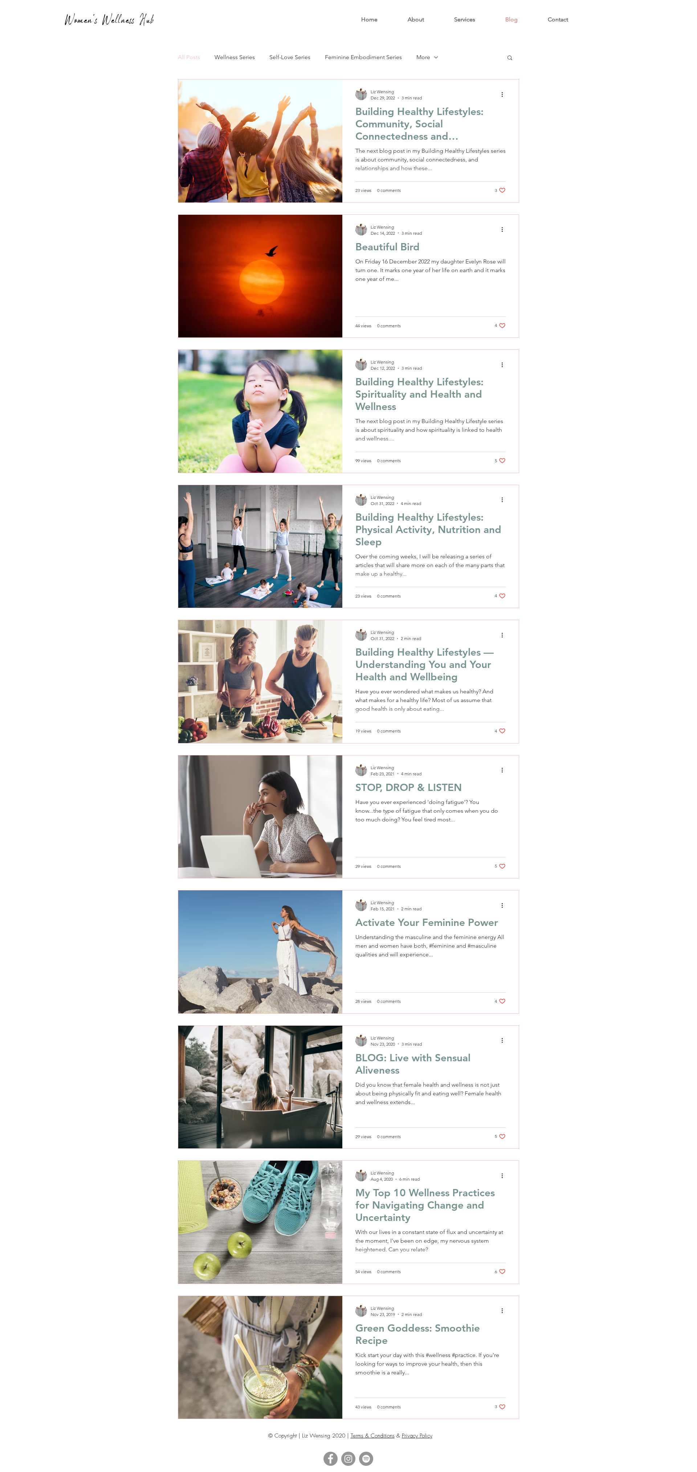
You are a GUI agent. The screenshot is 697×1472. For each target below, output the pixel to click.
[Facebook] (330, 1459)
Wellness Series (235, 57)
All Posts (189, 57)
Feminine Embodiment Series (363, 57)
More (423, 57)
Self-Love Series (289, 57)
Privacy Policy (417, 1435)
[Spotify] (366, 1459)
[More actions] (504, 94)
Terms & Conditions (373, 1435)
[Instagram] (348, 1459)
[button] (464, 19)
